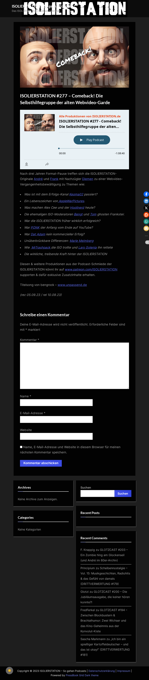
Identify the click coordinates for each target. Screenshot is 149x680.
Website (26, 430)
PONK (35, 227)
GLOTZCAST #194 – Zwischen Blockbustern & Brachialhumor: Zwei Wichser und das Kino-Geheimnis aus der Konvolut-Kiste (103, 620)
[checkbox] (9, 670)
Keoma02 (76, 194)
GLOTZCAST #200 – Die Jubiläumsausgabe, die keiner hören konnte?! (105, 597)
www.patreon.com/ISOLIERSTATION (91, 269)
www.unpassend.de (72, 285)
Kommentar (29, 340)
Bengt (78, 214)
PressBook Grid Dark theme (82, 675)
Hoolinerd (77, 207)
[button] (146, 194)
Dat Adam (38, 234)
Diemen (87, 179)
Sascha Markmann (93, 639)
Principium (87, 568)
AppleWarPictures (71, 201)
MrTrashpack (41, 247)
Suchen (85, 487)
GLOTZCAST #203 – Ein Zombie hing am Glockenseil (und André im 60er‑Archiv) (104, 555)
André (38, 179)
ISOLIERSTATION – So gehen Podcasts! (43, 6)
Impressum (123, 670)
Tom (93, 214)
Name (25, 396)
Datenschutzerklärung (101, 670)
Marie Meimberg (81, 241)
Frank (54, 179)
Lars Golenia (87, 247)
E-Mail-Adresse (32, 413)
